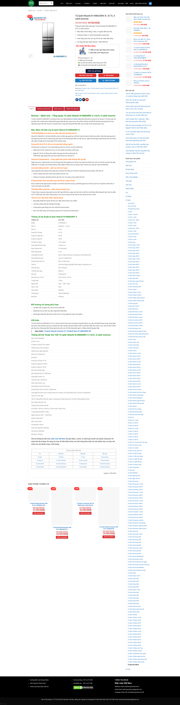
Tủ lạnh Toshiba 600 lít (134, 645)
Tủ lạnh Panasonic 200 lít (135, 487)
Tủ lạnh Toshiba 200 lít (134, 620)
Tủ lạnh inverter (132, 406)
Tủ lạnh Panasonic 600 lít (135, 514)
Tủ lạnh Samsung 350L (134, 545)
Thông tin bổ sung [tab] (44, 109)
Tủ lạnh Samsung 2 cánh (135, 534)
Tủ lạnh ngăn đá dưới (134, 475)
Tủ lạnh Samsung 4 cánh (135, 548)
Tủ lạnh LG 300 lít (133, 425)
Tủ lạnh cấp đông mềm (134, 286)
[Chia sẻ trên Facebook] (77, 99)
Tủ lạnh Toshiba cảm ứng (135, 648)
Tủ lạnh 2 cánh (132, 223)
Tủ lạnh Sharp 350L (133, 587)
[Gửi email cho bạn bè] (83, 99)
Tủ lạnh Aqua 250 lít (133, 250)
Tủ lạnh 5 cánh (132, 236)
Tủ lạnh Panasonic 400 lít (135, 503)
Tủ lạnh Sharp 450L (133, 595)
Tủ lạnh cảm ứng (133, 284)
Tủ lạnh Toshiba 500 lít (134, 639)
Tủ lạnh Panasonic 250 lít (135, 489)
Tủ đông (61, 457)
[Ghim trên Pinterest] (87, 99)
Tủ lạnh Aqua (131, 242)
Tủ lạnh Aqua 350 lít (133, 256)
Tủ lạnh (130, 211)
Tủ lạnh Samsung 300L (134, 542)
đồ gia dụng (130, 169)
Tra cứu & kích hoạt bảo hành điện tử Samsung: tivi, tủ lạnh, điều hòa (138, 114)
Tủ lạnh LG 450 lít (133, 431)
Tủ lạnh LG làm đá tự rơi (135, 450)
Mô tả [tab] (32, 109)
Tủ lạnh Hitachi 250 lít (134, 359)
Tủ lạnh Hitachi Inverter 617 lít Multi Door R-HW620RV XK (67, 331)
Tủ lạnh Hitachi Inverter (134, 389)
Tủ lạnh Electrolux (133, 309)
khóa (131, 3)
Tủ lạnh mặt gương (133, 467)
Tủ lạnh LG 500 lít (133, 434)
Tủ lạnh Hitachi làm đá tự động (137, 392)
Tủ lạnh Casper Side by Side (136, 300)
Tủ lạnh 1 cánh (132, 217)
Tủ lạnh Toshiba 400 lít (134, 634)
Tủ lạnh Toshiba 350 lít (134, 628)
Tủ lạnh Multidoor (133, 473)
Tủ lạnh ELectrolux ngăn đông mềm (138, 334)
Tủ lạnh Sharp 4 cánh (134, 589)
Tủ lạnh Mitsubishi (61, 467)
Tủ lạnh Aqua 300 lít (133, 253)
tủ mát (94, 3)
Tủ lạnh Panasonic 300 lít (135, 495)
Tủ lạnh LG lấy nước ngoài (135, 456)
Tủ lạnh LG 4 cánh (133, 428)
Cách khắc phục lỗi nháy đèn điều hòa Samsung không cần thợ (137, 139)
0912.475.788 (87, 680)
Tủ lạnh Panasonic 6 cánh (135, 512)
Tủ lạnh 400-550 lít (133, 234)
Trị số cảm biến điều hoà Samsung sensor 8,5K (138, 133)
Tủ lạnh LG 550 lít (133, 437)
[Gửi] (51, 3)
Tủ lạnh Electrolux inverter (135, 325)
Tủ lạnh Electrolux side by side (136, 336)
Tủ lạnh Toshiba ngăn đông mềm (137, 659)
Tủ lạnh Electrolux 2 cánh (135, 312)
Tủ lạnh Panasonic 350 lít (135, 498)
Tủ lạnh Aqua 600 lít (133, 273)
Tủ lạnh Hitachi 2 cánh (134, 353)
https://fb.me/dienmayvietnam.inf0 (132, 692)
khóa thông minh (131, 173)
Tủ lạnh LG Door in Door (135, 445)
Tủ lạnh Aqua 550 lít (133, 270)
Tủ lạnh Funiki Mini (133, 348)
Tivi (40, 453)
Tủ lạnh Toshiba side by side (136, 662)
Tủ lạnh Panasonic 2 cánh (135, 484)
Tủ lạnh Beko (83, 467)
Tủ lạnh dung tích (133, 303)
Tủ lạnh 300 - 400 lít (133, 228)
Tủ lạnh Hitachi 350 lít (134, 367)
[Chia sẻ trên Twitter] (80, 99)
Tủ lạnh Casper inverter (134, 295)
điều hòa (69, 3)
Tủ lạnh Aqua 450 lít (133, 264)
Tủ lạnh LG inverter (133, 448)
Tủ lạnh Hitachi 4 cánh (134, 370)
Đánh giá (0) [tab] (58, 109)
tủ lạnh (78, 3)
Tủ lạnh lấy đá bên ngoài (135, 412)
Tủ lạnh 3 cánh (132, 225)
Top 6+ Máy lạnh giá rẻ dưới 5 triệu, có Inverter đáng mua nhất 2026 (138, 95)
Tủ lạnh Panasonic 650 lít (135, 517)
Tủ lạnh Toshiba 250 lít (134, 623)
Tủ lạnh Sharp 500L (133, 598)
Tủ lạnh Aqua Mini (133, 278)
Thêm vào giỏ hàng (94, 71)
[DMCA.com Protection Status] (83, 687)
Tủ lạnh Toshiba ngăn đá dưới (136, 656)
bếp (127, 3)
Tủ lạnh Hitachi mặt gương (135, 395)
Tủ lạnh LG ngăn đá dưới (135, 459)
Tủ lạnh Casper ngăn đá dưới (136, 298)
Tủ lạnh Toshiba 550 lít (134, 642)
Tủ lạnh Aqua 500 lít (133, 267)
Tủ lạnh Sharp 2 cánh (134, 576)
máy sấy (112, 3)
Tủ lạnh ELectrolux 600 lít (135, 323)
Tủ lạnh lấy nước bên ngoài (135, 414)
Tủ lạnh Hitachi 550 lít (134, 381)
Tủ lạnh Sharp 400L (133, 592)
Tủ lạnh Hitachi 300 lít (134, 364)
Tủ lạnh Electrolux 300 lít (135, 314)
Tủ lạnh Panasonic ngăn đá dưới (137, 525)
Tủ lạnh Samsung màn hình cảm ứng (138, 564)
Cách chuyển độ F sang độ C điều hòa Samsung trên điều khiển (137, 120)
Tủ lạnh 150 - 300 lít (133, 220)
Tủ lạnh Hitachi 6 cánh (134, 384)
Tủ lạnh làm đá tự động (134, 409)
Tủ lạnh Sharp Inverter (134, 606)
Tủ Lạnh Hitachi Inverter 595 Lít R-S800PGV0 (108, 528)
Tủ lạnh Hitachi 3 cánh (134, 362)
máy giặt (103, 3)
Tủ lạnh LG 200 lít (133, 423)
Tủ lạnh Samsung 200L (134, 537)
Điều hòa (61, 453)
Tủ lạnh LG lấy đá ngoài (134, 453)
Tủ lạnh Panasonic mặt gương (136, 523)
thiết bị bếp (129, 189)
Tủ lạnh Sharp (132, 573)
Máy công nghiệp (141, 3)
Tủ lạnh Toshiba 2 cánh (134, 617)
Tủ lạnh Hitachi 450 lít (134, 375)
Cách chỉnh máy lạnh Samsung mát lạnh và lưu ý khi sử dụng (138, 107)
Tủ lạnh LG (131, 417)
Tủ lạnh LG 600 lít (133, 439)
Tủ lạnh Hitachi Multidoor (135, 398)
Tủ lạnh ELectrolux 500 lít (135, 320)
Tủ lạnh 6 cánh (132, 239)
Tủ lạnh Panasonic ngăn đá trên (137, 528)
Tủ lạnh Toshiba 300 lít (134, 626)
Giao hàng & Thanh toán (38, 683)
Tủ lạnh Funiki (132, 339)
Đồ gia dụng (104, 457)
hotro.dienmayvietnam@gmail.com (130, 689)
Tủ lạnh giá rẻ (83, 463)
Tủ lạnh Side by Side (134, 612)
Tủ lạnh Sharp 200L (133, 578)
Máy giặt (83, 453)
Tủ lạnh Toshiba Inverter (135, 651)
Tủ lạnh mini (131, 470)
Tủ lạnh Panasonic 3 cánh (135, 492)
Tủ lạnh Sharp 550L (133, 600)
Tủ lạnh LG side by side (134, 464)
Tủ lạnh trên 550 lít (50, 10)
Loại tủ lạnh (131, 203)
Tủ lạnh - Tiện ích (133, 214)
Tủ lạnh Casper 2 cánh (134, 292)
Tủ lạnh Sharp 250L (133, 581)
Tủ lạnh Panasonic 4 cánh (135, 501)
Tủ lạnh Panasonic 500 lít (135, 506)
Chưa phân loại (131, 162)
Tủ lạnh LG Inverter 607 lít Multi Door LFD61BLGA (85, 504)
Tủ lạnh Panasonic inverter (135, 520)
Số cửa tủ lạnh (132, 206)
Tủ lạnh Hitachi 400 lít (134, 373)
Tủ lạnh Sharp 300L (133, 584)
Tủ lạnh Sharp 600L (133, 603)
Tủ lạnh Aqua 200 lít (133, 248)
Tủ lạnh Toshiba (132, 614)
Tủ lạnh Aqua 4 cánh (134, 259)
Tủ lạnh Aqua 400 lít (133, 261)
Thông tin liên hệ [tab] (72, 109)
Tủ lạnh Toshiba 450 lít (134, 637)
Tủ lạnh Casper (132, 289)
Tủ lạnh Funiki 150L (133, 342)
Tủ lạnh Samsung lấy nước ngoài (137, 562)
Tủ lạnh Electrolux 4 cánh (135, 317)
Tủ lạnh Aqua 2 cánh (134, 245)
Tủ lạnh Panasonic (133, 481)
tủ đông (86, 3)
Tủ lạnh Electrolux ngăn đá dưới (137, 331)
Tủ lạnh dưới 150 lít (133, 306)
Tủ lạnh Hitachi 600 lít (134, 387)
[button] (150, 3)
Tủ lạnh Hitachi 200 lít (134, 356)
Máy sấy (104, 453)
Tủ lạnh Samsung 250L (134, 539)
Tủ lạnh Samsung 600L (134, 553)
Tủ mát (83, 457)
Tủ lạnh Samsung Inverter (135, 559)
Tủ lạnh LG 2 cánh (133, 420)
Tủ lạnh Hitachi (132, 350)
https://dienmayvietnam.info (130, 686)
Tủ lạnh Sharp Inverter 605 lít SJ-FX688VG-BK (39, 504)
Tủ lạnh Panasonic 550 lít (135, 509)
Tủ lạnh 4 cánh (132, 231)
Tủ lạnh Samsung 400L (134, 550)
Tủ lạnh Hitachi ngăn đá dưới (136, 400)
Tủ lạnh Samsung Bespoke (136, 556)
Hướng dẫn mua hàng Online (39, 680)
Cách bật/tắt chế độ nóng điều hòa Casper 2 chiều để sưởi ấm (138, 152)
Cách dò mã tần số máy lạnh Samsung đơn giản (136, 101)
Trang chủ (31, 10)
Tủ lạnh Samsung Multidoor (136, 567)
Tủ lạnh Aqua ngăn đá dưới (135, 281)
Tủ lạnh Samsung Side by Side (137, 570)
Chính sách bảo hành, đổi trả (39, 687)
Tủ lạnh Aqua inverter (134, 275)
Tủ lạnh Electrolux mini (134, 328)
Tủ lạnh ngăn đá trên (134, 478)
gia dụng (121, 3)
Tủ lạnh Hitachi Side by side (136, 403)
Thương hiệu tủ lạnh (133, 209)
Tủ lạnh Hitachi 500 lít (134, 378)
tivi (62, 3)
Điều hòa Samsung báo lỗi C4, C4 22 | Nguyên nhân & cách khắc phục (139, 126)
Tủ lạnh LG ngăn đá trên (135, 462)
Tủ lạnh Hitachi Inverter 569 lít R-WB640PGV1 (62, 528)
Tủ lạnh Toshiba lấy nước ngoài (137, 653)
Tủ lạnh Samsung (133, 531)
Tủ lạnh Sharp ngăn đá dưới (136, 609)
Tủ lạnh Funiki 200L (133, 345)
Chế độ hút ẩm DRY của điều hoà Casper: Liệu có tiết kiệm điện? (137, 145)
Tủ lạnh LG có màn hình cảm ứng (137, 442)
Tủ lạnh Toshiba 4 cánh (134, 631)
